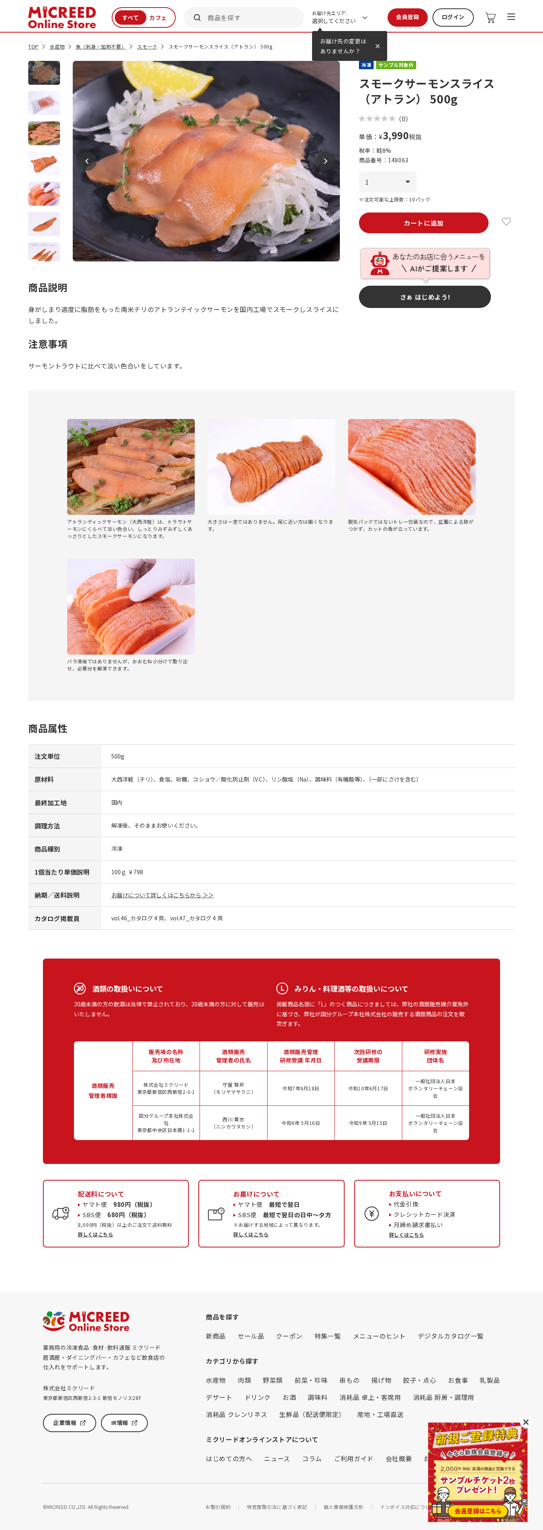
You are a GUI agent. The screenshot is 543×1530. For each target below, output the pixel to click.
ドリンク (257, 1397)
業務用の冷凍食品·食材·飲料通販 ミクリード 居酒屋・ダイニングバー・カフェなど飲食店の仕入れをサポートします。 (104, 1357)
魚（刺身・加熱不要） (101, 46)
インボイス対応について (407, 1506)
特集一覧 (327, 1336)
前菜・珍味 (311, 1380)
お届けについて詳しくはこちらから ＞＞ (162, 895)
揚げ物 (381, 1380)
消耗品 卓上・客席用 (370, 1397)
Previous (87, 161)
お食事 (458, 1380)
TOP (33, 46)
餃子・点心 (419, 1380)
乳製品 (490, 1380)
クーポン (289, 1336)
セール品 (251, 1336)
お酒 (289, 1397)
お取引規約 (218, 1506)
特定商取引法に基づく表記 (277, 1506)
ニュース (277, 1458)
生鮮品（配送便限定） (312, 1414)
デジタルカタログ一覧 (451, 1336)
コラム (312, 1458)
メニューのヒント (379, 1336)
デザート (219, 1397)
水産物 (57, 46)
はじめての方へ (229, 1458)
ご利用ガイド (354, 1458)
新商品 (216, 1336)
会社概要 (399, 1458)
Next (325, 161)
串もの (349, 1380)
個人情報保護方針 (344, 1506)
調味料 (318, 1397)
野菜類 (273, 1380)
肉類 (244, 1380)
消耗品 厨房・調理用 (443, 1397)
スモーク (147, 46)
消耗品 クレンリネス (236, 1414)
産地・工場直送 (380, 1414)
